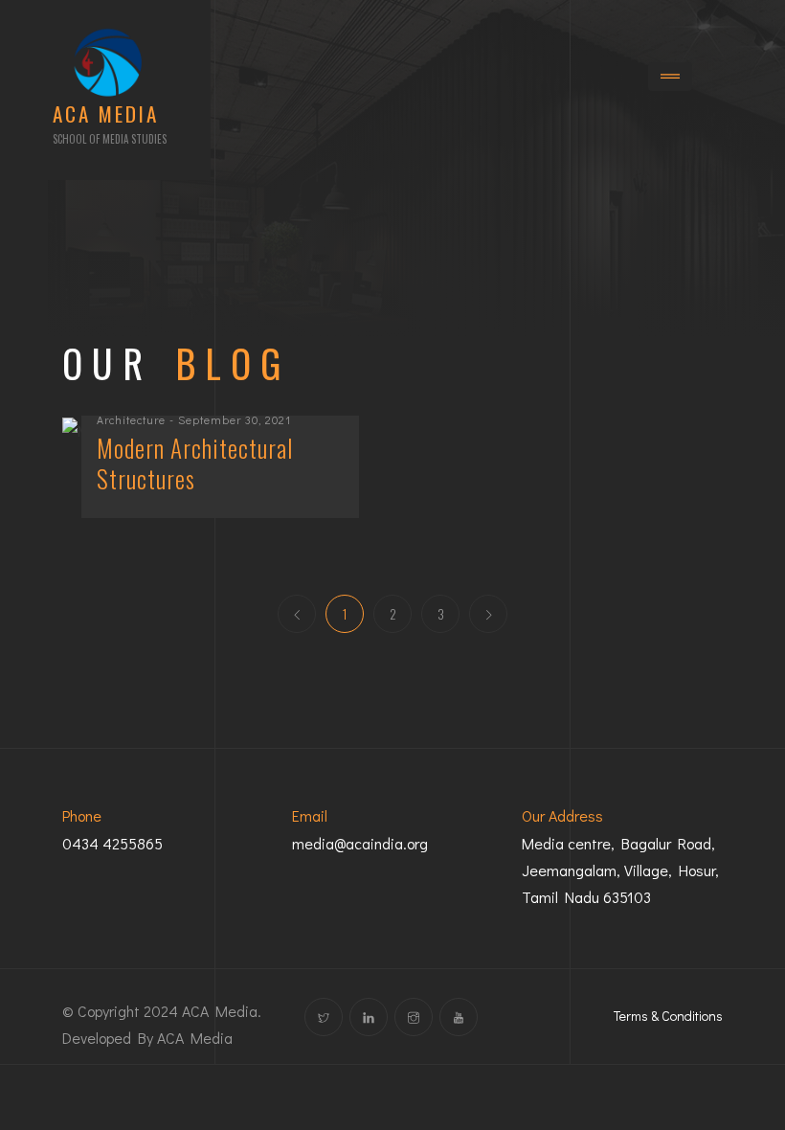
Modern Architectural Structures (195, 463)
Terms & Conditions (668, 1015)
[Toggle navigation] (670, 76)
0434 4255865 (112, 843)
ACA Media (195, 1038)
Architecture (131, 419)
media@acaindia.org (360, 843)
